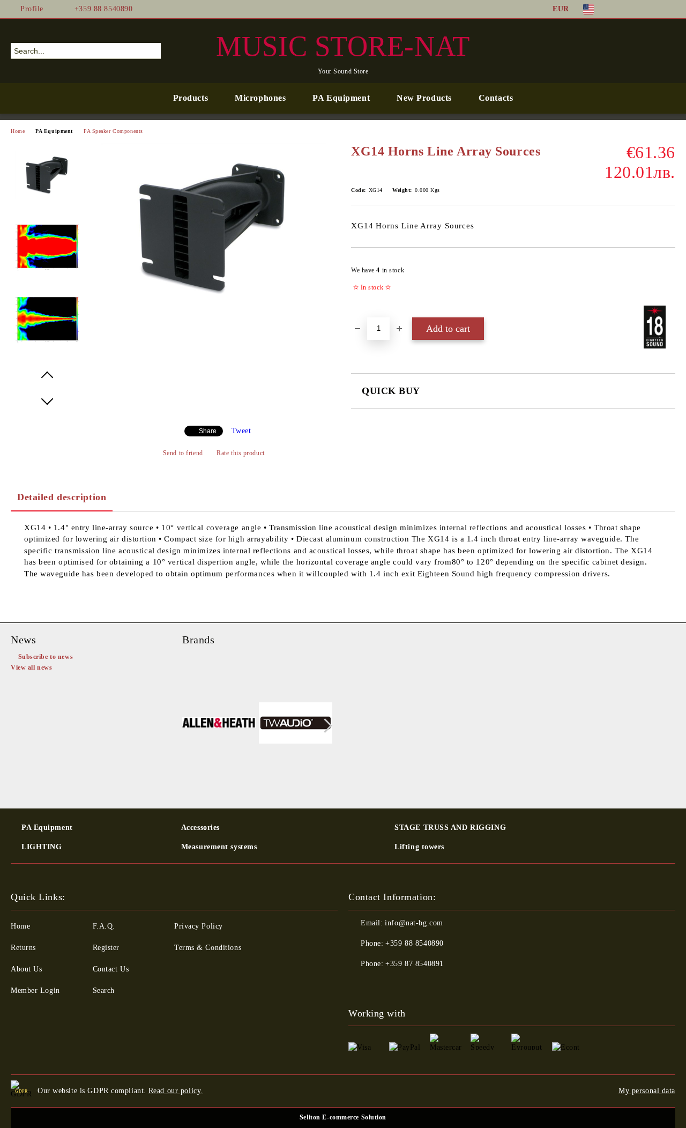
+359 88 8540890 (103, 9)
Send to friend (183, 453)
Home (18, 131)
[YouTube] (669, 9)
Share (208, 431)
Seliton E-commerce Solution (343, 1117)
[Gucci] (296, 724)
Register (106, 948)
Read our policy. (175, 1091)
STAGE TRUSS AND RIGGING (450, 827)
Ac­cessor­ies (200, 827)
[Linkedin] (427, 985)
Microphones (260, 97)
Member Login (35, 990)
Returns (23, 948)
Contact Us (111, 969)
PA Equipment (341, 97)
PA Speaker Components (113, 131)
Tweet (241, 431)
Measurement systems (219, 847)
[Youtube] (404, 985)
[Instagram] (653, 9)
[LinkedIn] (637, 9)
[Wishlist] (648, 50)
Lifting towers (419, 847)
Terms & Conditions (207, 948)
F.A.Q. (104, 926)
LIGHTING (41, 847)
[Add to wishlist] (667, 282)
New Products (424, 97)
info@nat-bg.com (414, 923)
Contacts (496, 97)
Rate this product (241, 453)
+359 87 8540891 (414, 964)
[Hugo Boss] (219, 724)
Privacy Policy (198, 926)
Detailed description (61, 497)
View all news (31, 667)
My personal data (646, 1091)
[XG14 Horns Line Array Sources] (213, 309)
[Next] (325, 726)
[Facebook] (621, 9)
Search (104, 990)
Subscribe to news (45, 657)
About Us (26, 969)
